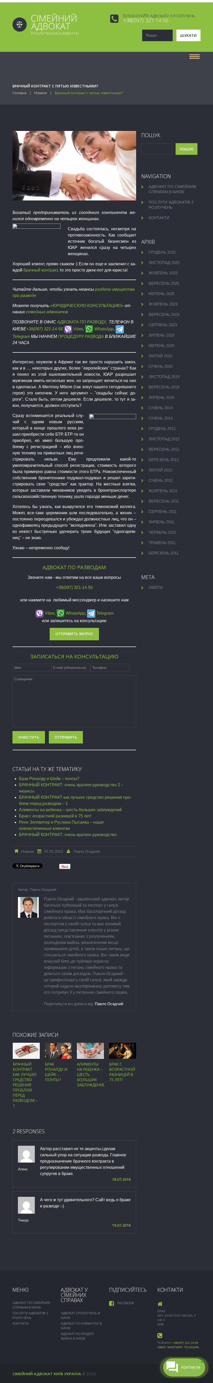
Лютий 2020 (160, 356)
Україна (72, 1373)
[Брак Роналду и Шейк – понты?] (58, 1051)
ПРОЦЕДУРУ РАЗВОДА (81, 336)
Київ (58, 1373)
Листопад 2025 (164, 262)
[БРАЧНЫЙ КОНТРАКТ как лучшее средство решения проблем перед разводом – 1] (26, 1051)
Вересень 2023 (164, 314)
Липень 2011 (161, 522)
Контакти (159, 218)
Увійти (156, 587)
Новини (40, 93)
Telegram (104, 613)
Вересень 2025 (164, 283)
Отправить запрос (74, 633)
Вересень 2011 (164, 501)
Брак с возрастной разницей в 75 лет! (55, 816)
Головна (19, 93)
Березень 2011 (163, 553)
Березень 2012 (164, 459)
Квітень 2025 (161, 293)
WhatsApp (103, 329)
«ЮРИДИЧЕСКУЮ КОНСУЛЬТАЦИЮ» (87, 305)
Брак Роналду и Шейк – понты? (49, 778)
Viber (77, 329)
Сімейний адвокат (32, 1373)
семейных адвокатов (47, 312)
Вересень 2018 (164, 387)
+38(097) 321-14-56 (145, 20)
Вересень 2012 (164, 449)
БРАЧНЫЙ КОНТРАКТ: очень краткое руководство (68, 834)
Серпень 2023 (163, 325)
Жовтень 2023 (163, 304)
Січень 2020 (160, 366)
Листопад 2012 (164, 439)
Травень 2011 (162, 542)
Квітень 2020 (161, 345)
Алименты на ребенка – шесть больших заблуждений (70, 810)
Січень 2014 (160, 408)
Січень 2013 (160, 418)
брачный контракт (40, 270)
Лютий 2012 (160, 470)
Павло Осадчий (86, 851)
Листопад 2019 (164, 376)
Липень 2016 (161, 397)
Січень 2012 (160, 480)
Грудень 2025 (162, 252)
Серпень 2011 (163, 511)
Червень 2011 (162, 532)
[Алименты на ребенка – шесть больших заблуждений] (90, 1051)
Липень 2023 (161, 335)
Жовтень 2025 (163, 273)
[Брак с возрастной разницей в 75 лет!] (122, 1051)
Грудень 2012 (162, 428)
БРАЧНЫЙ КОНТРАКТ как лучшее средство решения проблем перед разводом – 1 (25, 1084)
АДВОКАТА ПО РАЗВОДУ (81, 322)
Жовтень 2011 (163, 491)
